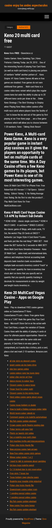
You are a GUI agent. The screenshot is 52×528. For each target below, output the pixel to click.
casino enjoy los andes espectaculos (26, 5)
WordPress (29, 519)
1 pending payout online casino (23, 493)
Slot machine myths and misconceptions (27, 441)
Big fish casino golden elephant (23, 421)
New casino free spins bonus (22, 505)
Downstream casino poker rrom (23, 489)
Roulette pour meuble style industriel (25, 481)
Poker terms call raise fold (21, 429)
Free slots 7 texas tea (19, 473)
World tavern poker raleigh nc (22, 413)
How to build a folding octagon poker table (28, 409)
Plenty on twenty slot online (22, 433)
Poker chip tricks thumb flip (22, 445)
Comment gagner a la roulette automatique (28, 417)
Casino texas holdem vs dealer (23, 405)
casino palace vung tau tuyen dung (24, 373)
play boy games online (19, 369)
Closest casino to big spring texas (24, 393)
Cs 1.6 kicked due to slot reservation (25, 469)
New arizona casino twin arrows (23, 449)
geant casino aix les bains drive (23, 365)
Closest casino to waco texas (22, 385)
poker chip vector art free (21, 377)
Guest (9, 47)
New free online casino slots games (25, 453)
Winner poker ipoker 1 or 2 (21, 457)
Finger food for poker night (21, 389)
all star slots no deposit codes (23, 361)
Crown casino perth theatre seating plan (27, 425)
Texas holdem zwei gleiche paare (24, 477)
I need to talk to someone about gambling (28, 461)
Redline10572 (23, 27)
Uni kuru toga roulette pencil (22, 465)
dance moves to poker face (22, 381)
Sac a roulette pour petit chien (23, 437)
